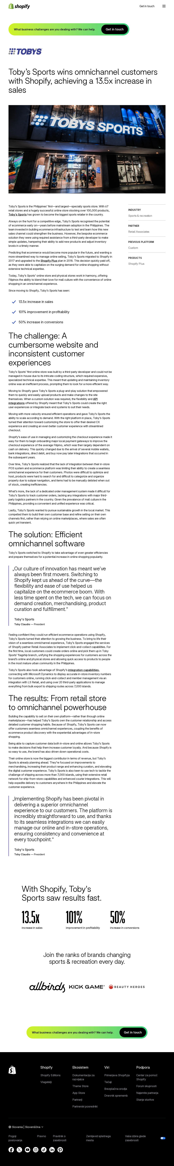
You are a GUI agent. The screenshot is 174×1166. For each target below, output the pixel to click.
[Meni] (164, 6)
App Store (78, 1093)
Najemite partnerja (147, 1093)
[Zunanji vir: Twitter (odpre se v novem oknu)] (19, 1149)
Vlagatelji (46, 1082)
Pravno (41, 1136)
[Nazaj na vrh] (12, 1070)
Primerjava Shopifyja (117, 1075)
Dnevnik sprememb (116, 1095)
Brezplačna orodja (115, 1088)
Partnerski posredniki (85, 1106)
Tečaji (108, 1082)
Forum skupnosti (146, 1086)
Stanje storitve (145, 1099)
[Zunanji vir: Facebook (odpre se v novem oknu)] (11, 1149)
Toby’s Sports (17, 214)
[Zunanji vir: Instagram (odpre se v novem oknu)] (35, 1149)
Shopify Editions (50, 1075)
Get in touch (147, 6)
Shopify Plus (49, 260)
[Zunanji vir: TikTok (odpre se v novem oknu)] (44, 1149)
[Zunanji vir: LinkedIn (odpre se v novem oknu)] (52, 1149)
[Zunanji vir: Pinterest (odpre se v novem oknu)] (60, 1149)
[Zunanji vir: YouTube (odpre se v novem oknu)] (27, 1149)
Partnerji (77, 1099)
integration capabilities (83, 670)
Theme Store (80, 1086)
